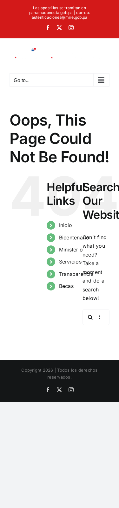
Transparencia (76, 274)
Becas (66, 286)
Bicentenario (74, 237)
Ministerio (71, 249)
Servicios (70, 261)
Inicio (65, 225)
